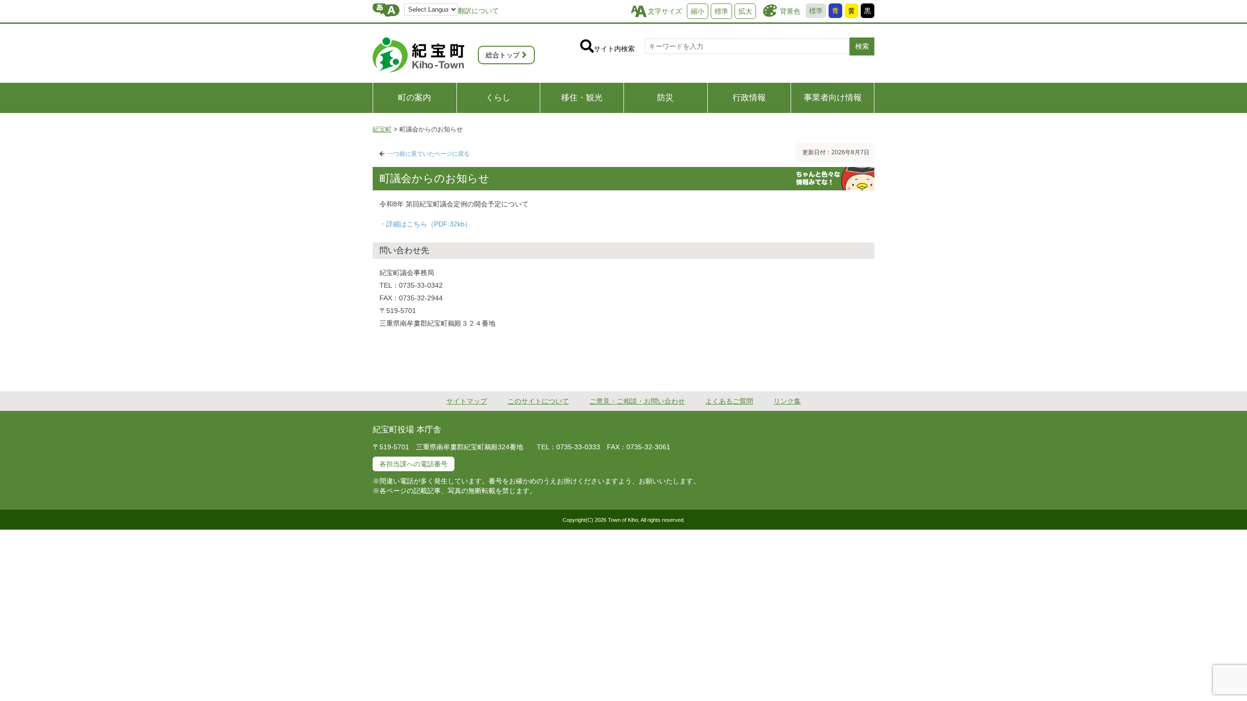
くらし (498, 97)
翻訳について (478, 11)
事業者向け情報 (833, 97)
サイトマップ (466, 401)
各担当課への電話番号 (413, 464)
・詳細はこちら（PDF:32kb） (425, 224)
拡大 (745, 11)
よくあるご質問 (729, 401)
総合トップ (503, 55)
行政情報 (749, 97)
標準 (816, 11)
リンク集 (787, 401)
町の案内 (414, 97)
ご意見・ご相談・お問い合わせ (637, 401)
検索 (862, 46)
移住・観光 (582, 97)
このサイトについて (538, 401)
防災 (665, 97)
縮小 (697, 11)
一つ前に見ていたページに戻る (429, 153)
